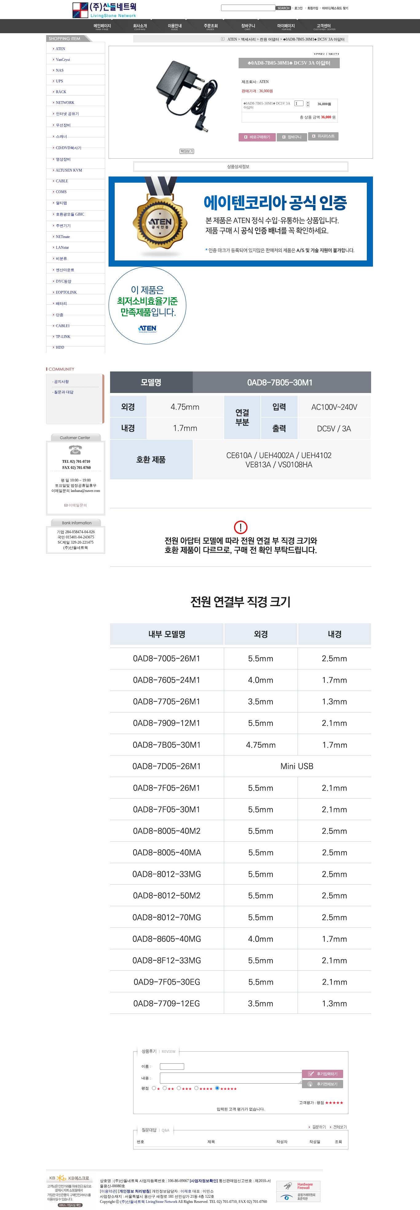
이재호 (186, 1191)
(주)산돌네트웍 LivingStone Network (148, 1202)
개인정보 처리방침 (134, 1191)
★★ (171, 1089)
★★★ (187, 1089)
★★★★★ (228, 1089)
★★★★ (206, 1089)
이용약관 (108, 1191)
